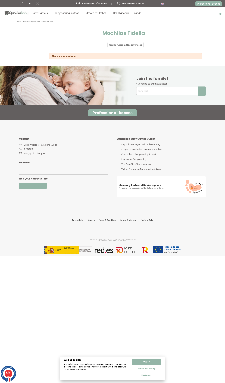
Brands (137, 13)
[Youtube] (29, 169)
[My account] (215, 13)
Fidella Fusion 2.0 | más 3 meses (125, 45)
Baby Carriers (40, 13)
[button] (208, 3)
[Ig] (22, 3)
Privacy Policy (78, 220)
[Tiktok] (40, 169)
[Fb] (29, 3)
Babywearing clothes (67, 13)
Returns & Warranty (129, 220)
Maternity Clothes (96, 13)
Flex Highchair (121, 13)
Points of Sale (147, 220)
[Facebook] (34, 169)
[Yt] (37, 3)
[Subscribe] (202, 91)
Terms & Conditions (107, 220)
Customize (146, 375)
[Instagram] (23, 169)
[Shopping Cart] (219, 13)
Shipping (91, 220)
